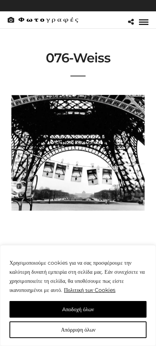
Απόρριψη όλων (78, 329)
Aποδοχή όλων (78, 309)
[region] (78, 295)
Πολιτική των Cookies (89, 290)
